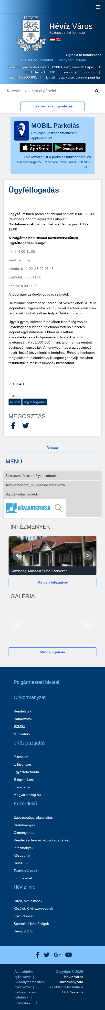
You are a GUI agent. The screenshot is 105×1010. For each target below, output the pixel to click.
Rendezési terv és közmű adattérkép (42, 840)
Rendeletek (22, 711)
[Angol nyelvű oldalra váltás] (58, 39)
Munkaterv (22, 734)
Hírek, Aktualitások (28, 901)
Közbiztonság (24, 916)
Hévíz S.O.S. (23, 931)
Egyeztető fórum (26, 772)
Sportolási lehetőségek (31, 924)
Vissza (52, 447)
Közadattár (22, 787)
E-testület (21, 757)
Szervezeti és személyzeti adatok (31, 476)
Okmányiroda (24, 833)
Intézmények (23, 848)
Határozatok (23, 719)
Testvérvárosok (25, 870)
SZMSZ (19, 726)
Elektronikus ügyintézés (52, 106)
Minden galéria (52, 652)
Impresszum (23, 1002)
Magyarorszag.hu (27, 795)
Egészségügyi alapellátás (33, 817)
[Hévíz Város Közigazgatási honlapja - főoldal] (31, 34)
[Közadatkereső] (52, 508)
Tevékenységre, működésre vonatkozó (35, 485)
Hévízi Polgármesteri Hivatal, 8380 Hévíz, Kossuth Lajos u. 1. (54, 67)
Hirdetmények (24, 825)
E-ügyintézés (24, 779)
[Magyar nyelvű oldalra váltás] (52, 39)
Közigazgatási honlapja (71, 28)
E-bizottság (22, 764)
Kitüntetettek (23, 878)
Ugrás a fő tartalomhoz (83, 55)
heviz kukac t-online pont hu (78, 77)
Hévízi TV (21, 863)
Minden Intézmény (52, 582)
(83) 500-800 (85, 72)
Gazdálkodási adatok (21, 494)
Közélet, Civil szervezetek (33, 908)
